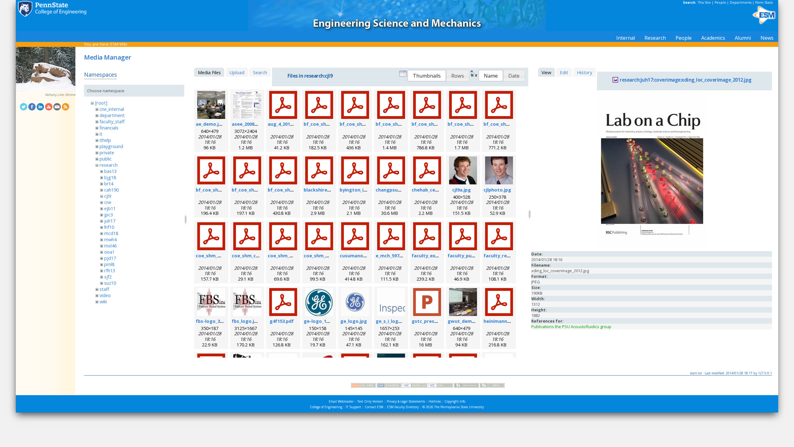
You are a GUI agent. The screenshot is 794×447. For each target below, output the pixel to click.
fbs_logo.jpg (246, 321)
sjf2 (108, 276)
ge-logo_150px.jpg (324, 321)
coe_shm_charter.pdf (256, 255)
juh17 (109, 221)
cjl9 (107, 196)
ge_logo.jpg (353, 321)
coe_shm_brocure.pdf (220, 255)
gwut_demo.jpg (465, 321)
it (101, 134)
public (106, 159)
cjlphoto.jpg (497, 190)
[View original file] (652, 247)
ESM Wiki (118, 44)
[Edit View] (492, 386)
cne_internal (112, 109)
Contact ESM (374, 407)
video (105, 295)
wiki (103, 301)
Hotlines (435, 401)
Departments (741, 2)
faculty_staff (112, 121)
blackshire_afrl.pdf (325, 190)
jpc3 (108, 214)
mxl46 (110, 245)
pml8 (109, 264)
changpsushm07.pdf (398, 190)
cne (107, 202)
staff (104, 289)
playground (111, 146)
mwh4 (110, 239)
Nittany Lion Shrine (60, 95)
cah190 (111, 190)
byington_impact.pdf (363, 190)
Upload (236, 72)
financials (109, 127)
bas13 (110, 171)
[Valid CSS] (440, 386)
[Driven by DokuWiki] (466, 386)
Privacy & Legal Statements (406, 401)
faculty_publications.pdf (475, 255)
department (112, 115)
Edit (564, 72)
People (720, 2)
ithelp (105, 140)
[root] (101, 103)
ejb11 (110, 208)
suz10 (110, 283)
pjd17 (110, 258)
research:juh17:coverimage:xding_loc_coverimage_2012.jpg (686, 80)
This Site (704, 2)
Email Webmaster (341, 401)
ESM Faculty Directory (403, 407)
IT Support (353, 407)
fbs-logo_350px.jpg (217, 321)
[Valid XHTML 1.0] (415, 386)
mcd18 (111, 233)
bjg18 (110, 177)
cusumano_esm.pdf (362, 255)
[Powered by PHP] (389, 386)
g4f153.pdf (282, 321)
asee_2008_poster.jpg (256, 124)
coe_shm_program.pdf (329, 255)
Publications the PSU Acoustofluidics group (571, 326)
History (584, 72)
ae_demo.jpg (210, 124)
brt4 (108, 183)
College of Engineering (326, 407)
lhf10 (109, 227)
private (107, 152)
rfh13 (109, 270)
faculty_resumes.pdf (507, 255)
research (109, 165)
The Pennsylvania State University (459, 407)
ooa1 (109, 252)
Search (260, 72)
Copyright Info (454, 401)
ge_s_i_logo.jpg (393, 321)
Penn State (764, 2)
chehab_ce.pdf (428, 190)
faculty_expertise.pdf (436, 255)
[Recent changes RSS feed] (363, 386)
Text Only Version (370, 401)
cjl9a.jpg (461, 190)
